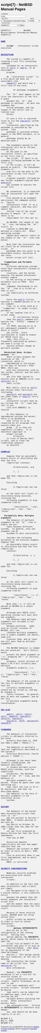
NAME (3, 41)
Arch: (33, 18)
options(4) (32, 721)
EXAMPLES (5, 452)
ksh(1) (28, 714)
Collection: (6, 23)
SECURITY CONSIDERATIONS (14, 868)
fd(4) (22, 721)
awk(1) (23, 68)
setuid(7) (6, 723)
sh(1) (13, 68)
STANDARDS (6, 729)
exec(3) (27, 396)
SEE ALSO (5, 710)
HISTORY (5, 807)
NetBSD (36, 1027)
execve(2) (25, 121)
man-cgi (25, 1029)
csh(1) (19, 714)
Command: (5, 14)
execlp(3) (12, 394)
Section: (5, 18)
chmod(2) (11, 83)
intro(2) (5, 381)
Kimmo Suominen (9, 1029)
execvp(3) (28, 394)
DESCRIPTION (7, 55)
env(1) (21, 299)
